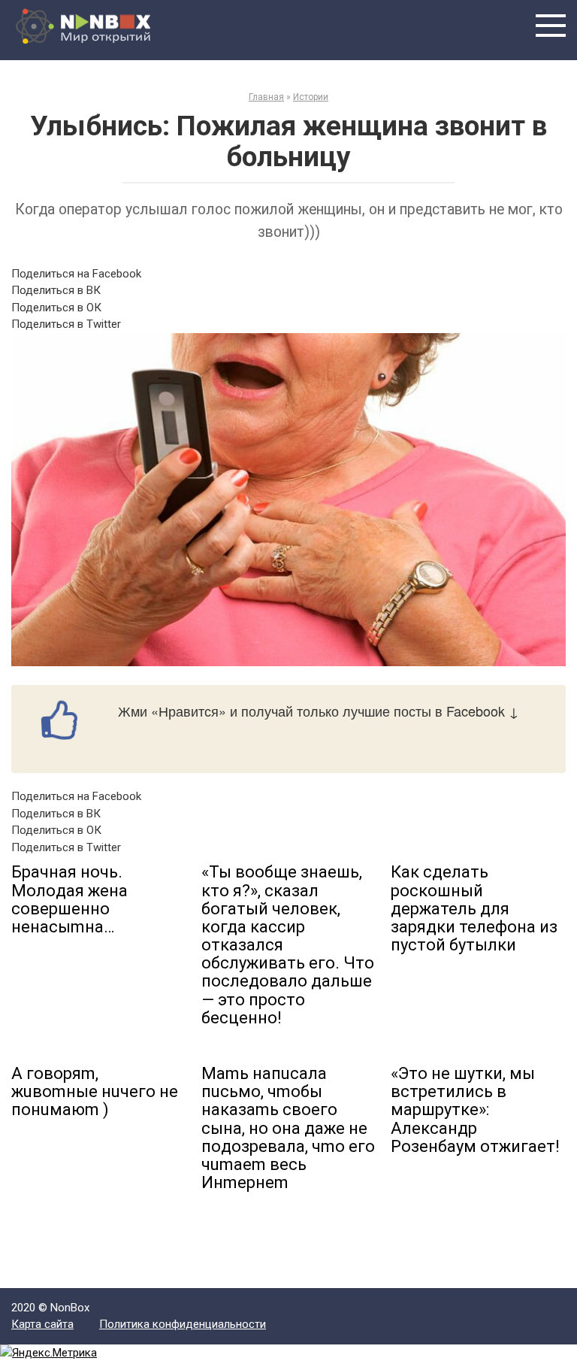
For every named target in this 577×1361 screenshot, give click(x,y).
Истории (310, 97)
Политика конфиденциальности (182, 1324)
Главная (266, 97)
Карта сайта (42, 1324)
